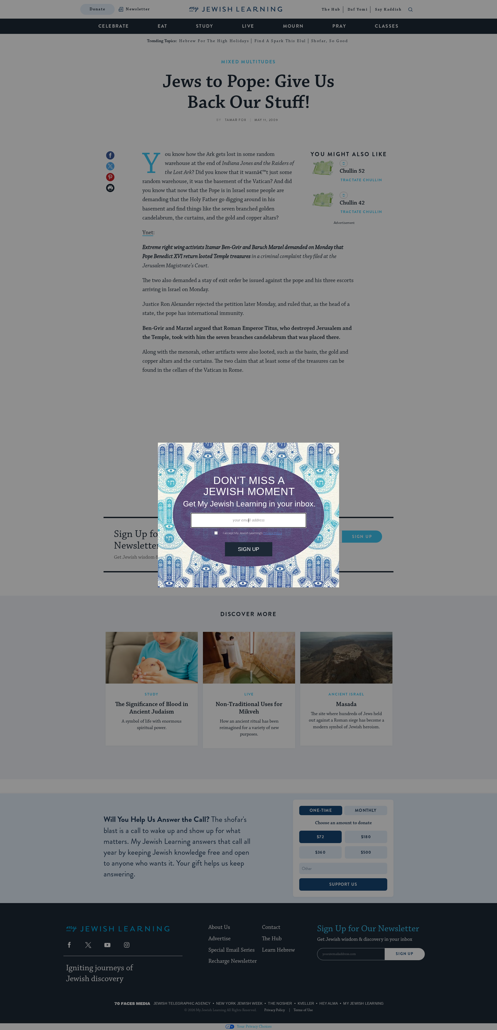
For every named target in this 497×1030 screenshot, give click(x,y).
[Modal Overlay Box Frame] (248, 515)
